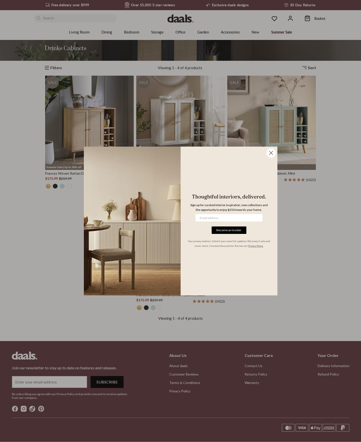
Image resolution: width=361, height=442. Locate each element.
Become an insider (228, 230)
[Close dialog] (271, 153)
